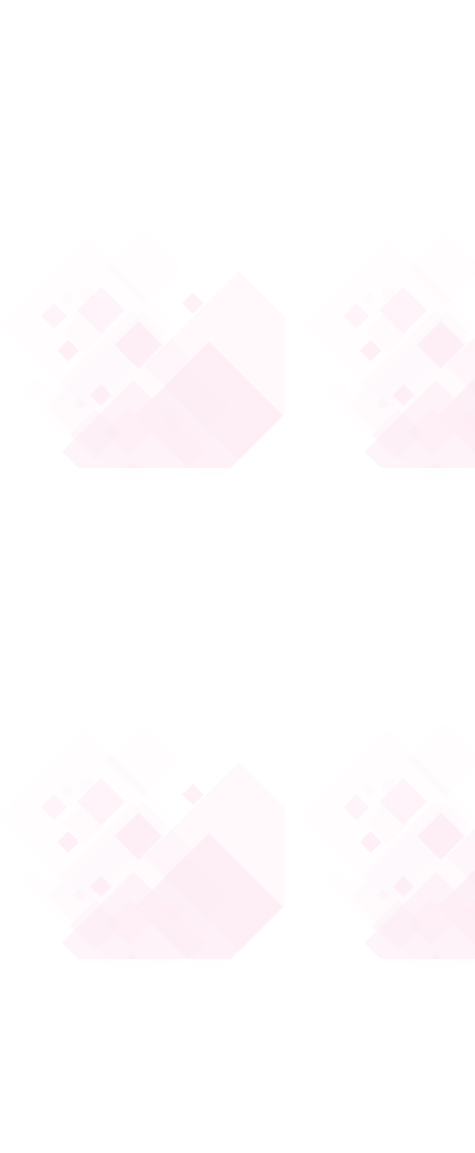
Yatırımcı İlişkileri (61, 849)
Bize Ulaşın (50, 824)
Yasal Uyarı (310, 1082)
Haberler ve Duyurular (289, 824)
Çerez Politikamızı (134, 1094)
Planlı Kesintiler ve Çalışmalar (301, 874)
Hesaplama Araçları (283, 849)
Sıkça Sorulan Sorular (69, 874)
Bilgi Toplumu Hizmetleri (76, 902)
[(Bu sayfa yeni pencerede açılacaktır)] (56, 787)
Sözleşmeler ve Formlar (379, 1082)
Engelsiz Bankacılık (65, 927)
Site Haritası (52, 952)
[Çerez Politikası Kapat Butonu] (235, 1035)
